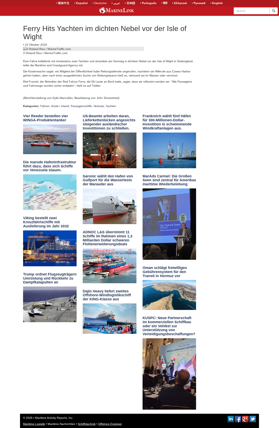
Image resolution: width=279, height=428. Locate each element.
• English (216, 3)
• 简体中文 (62, 3)
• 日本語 (130, 3)
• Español (81, 3)
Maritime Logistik (34, 424)
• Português (148, 3)
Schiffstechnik (87, 424)
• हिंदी (164, 3)
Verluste (99, 106)
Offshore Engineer (110, 424)
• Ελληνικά (179, 3)
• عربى (116, 3)
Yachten (111, 106)
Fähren (45, 106)
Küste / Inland (60, 106)
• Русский (198, 3)
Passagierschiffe (81, 106)
